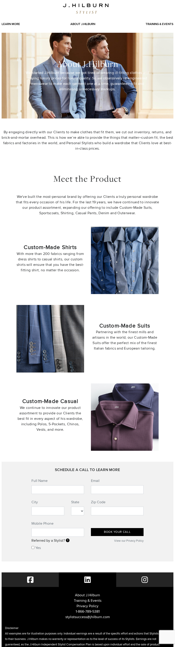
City (34, 502)
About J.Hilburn (82, 24)
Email (95, 480)
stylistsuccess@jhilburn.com (87, 616)
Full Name (39, 480)
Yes (38, 547)
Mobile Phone (42, 523)
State (75, 502)
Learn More (11, 24)
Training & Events (159, 24)
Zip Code (98, 502)
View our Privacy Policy (129, 541)
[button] (67, 540)
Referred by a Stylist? (48, 540)
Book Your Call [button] (117, 532)
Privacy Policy (87, 606)
